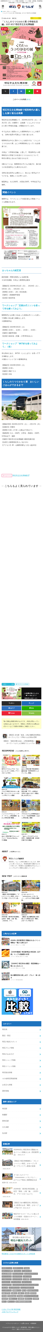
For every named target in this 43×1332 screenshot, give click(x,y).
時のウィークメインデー (31, 1296)
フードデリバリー (14, 1287)
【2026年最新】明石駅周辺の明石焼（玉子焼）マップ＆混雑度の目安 (25, 953)
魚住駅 (4, 1133)
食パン (4, 1301)
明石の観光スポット (9, 1042)
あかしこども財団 (7, 1271)
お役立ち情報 (7, 1085)
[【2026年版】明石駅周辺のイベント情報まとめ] (5, 941)
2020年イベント (6, 1268)
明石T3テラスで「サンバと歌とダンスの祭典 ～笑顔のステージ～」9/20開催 (26, 1216)
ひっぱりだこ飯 (26, 1271)
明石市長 (33, 1293)
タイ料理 (25, 1279)
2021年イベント (18, 1268)
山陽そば (14, 1293)
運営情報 (5, 1091)
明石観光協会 (11, 1296)
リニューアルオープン (27, 1287)
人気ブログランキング (10, 1312)
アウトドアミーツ (18, 1273)
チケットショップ (35, 1279)
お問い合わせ (25, 1323)
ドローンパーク (26, 1282)
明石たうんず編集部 (16, 858)
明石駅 (4, 1109)
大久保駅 (5, 1127)
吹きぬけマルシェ (33, 1290)
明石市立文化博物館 (20, 475)
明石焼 (17, 956)
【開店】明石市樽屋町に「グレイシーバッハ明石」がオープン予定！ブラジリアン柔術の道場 (21, 1165)
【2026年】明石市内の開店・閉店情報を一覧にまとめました (25, 965)
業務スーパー (13, 1299)
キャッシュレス (6, 1276)
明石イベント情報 (9, 684)
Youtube (26, 1268)
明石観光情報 (19, 979)
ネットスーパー (6, 1285)
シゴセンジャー (6, 1279)
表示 (28, 99)
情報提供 (33, 1323)
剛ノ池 (24, 1290)
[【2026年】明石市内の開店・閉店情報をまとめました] (5, 965)
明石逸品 (19, 1296)
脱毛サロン (28, 1299)
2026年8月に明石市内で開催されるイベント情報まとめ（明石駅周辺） (26, 1152)
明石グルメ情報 (24, 956)
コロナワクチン (17, 1276)
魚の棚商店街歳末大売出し (23, 1301)
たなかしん (17, 1271)
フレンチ (4, 1287)
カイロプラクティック (31, 1273)
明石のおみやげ (8, 1054)
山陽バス (20, 1293)
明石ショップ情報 (20, 968)
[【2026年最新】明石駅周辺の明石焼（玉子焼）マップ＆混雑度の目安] (5, 953)
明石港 (4, 1296)
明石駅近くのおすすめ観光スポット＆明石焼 (18, 1254)
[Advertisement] (21, 583)
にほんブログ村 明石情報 (11, 1309)
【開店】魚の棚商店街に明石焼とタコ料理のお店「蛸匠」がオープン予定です (26, 1205)
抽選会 (27, 1293)
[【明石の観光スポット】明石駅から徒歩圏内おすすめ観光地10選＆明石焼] (21, 1251)
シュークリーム (17, 1279)
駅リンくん (11, 1301)
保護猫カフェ (16, 1290)
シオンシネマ (27, 1276)
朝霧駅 (4, 1115)
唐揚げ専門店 (6, 1293)
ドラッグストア (16, 1282)
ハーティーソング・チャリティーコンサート (25, 1285)
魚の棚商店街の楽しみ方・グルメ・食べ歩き (25, 976)
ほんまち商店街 (6, 1273)
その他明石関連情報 (9, 1078)
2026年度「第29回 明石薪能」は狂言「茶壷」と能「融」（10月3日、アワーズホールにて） (20, 1192)
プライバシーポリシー (13, 1323)
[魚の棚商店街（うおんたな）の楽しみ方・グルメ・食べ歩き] (5, 976)
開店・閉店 (6, 1035)
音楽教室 (35, 1299)
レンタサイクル (6, 1290)
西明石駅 (5, 1121)
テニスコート (6, 1282)
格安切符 (4, 1299)
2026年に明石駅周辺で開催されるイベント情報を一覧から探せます (25, 941)
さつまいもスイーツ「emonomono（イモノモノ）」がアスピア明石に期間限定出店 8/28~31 (20, 1178)
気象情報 (20, 1299)
